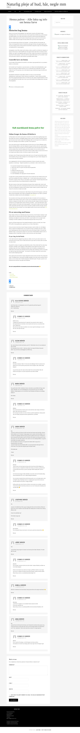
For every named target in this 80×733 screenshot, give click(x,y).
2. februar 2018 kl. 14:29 (19, 342)
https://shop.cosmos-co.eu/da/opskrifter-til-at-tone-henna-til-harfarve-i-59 (28, 606)
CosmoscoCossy (14, 722)
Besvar (12, 311)
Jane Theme (38, 729)
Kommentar (12, 664)
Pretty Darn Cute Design (46, 729)
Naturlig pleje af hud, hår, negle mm (36, 4)
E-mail (10, 683)
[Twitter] (28, 28)
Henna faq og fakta (14, 277)
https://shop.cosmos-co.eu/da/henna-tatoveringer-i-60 (24, 573)
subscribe (39, 695)
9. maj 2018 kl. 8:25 (18, 385)
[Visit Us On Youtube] (62, 47)
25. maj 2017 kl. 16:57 (19, 302)
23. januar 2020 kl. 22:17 (21, 561)
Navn (10, 677)
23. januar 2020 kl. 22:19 (21, 599)
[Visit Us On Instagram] (63, 48)
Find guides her (33, 195)
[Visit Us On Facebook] (63, 45)
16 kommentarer (12, 287)
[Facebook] (28, 26)
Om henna (12, 274)
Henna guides (12, 275)
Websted (11, 689)
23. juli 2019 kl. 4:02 (18, 501)
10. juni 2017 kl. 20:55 (21, 318)
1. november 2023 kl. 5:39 (19, 620)
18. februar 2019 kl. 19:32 (19, 428)
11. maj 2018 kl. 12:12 (21, 359)
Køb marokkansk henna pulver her (28, 128)
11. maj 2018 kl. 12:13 (21, 405)
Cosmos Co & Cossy (15, 721)
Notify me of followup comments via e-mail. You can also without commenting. (27, 695)
